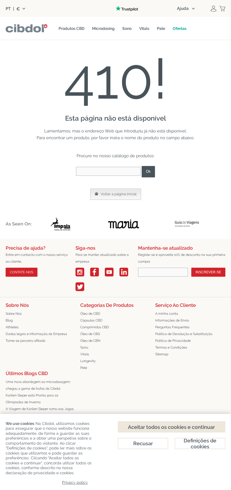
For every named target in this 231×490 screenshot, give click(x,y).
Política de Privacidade (173, 341)
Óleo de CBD (90, 314)
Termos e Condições (171, 347)
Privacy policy (75, 482)
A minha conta (166, 314)
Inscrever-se (208, 272)
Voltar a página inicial (118, 194)
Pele (83, 368)
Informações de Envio (172, 320)
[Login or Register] (213, 8)
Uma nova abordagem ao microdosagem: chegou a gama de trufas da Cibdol (38, 385)
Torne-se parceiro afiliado (25, 341)
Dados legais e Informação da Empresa (36, 334)
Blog (9, 320)
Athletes (12, 327)
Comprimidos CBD (94, 327)
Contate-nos (21, 272)
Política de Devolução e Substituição (183, 334)
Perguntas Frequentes (172, 327)
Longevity (88, 361)
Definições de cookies (200, 443)
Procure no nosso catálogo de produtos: (115, 155)
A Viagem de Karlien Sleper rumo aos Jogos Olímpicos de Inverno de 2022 (40, 412)
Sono (84, 347)
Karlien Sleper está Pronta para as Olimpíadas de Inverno (32, 398)
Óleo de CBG (90, 334)
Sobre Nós (14, 314)
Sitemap (161, 354)
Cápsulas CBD (91, 320)
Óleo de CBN (90, 341)
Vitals (84, 354)
